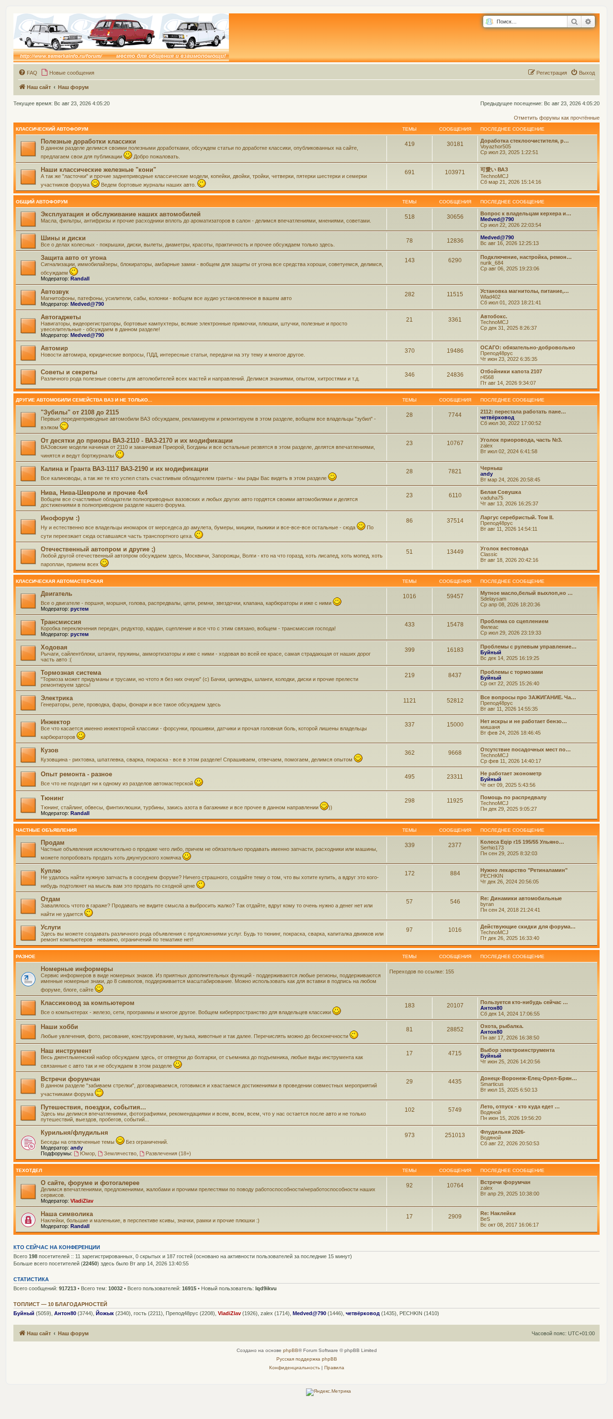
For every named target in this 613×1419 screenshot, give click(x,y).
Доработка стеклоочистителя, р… (524, 141)
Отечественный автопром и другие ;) (98, 549)
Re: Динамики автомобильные (521, 898)
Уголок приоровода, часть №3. (521, 440)
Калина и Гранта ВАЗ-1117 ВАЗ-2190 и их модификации (124, 468)
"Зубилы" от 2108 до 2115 (80, 412)
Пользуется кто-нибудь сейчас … (524, 1002)
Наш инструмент (66, 1050)
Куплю (51, 870)
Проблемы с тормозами (511, 672)
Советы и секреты (69, 372)
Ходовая (54, 647)
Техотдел (29, 1170)
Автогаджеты (61, 317)
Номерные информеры (77, 968)
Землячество (120, 1153)
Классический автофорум (52, 129)
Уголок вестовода (504, 548)
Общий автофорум (42, 201)
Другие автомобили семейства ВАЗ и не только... (84, 399)
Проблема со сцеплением (514, 621)
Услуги (51, 927)
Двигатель (56, 593)
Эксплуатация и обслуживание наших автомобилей (121, 214)
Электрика (57, 698)
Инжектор (55, 722)
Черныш (491, 468)
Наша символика (67, 1214)
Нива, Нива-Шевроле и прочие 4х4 (94, 492)
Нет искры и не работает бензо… (523, 721)
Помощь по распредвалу (513, 797)
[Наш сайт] (121, 37)
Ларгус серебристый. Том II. (517, 517)
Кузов (49, 750)
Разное (25, 956)
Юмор (87, 1153)
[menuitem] (27, 72)
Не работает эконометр (511, 773)
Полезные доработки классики (88, 141)
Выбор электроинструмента (517, 1050)
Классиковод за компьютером (88, 1002)
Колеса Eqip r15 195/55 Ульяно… (522, 842)
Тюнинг (52, 798)
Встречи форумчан (70, 1079)
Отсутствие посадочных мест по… (525, 749)
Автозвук (55, 291)
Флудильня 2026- (502, 1132)
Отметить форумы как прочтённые (557, 118)
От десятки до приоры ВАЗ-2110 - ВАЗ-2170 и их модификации (137, 440)
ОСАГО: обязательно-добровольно (527, 347)
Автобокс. (493, 316)
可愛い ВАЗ (494, 169)
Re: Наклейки (498, 1213)
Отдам (50, 899)
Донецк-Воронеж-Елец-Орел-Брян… (528, 1078)
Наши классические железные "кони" (98, 169)
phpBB (290, 1350)
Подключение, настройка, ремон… (526, 257)
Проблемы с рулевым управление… (528, 646)
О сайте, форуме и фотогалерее (90, 1182)
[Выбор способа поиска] (489, 22)
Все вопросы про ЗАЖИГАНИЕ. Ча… (528, 697)
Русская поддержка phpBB (306, 1359)
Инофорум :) (60, 518)
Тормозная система (71, 672)
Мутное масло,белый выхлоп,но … (526, 593)
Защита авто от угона (73, 257)
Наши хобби (59, 1026)
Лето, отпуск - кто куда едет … (520, 1106)
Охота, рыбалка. (501, 1026)
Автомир (54, 348)
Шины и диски (63, 238)
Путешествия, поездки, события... (93, 1107)
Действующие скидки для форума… (528, 926)
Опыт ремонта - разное (76, 774)
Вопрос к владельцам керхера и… (525, 213)
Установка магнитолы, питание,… (524, 291)
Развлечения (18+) (168, 1153)
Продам (53, 842)
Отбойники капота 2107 (511, 371)
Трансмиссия (61, 622)
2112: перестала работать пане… (523, 411)
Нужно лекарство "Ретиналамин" (524, 870)
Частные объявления (46, 830)
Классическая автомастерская (59, 581)
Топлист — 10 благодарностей (60, 1304)
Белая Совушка (500, 492)
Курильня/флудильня (74, 1132)
